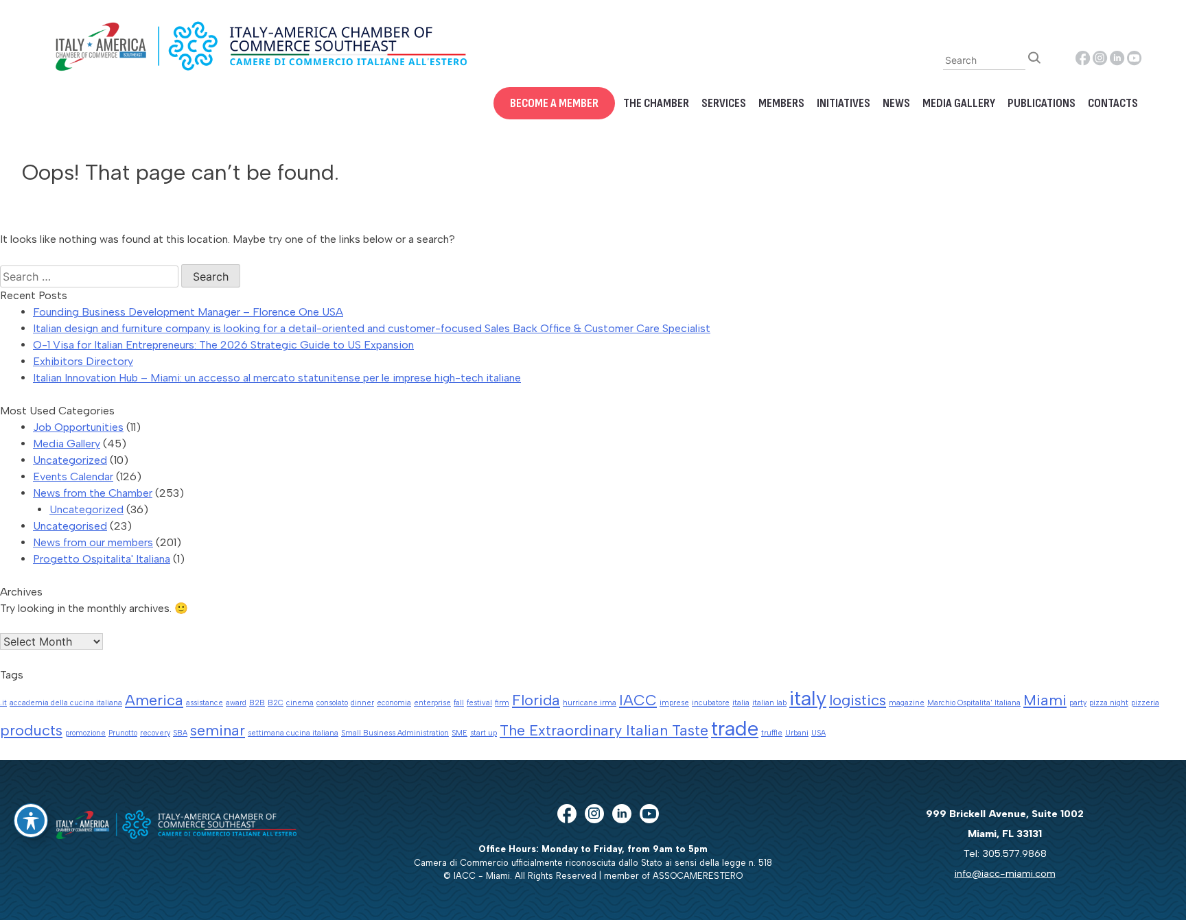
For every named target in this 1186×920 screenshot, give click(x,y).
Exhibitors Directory (83, 361)
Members (781, 103)
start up (483, 733)
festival (479, 702)
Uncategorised (70, 525)
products (31, 730)
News (896, 103)
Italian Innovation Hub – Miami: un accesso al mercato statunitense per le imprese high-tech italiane (277, 377)
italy (807, 698)
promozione (85, 733)
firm (502, 702)
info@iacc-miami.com (1005, 873)
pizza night (1108, 702)
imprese (674, 702)
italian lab (769, 702)
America (154, 700)
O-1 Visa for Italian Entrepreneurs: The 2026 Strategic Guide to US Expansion (223, 344)
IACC (638, 700)
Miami (1045, 700)
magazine (907, 702)
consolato (332, 702)
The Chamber (656, 103)
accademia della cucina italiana (66, 702)
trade (734, 728)
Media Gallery (958, 103)
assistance (204, 702)
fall (459, 702)
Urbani (797, 733)
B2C (275, 702)
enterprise (432, 702)
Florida (536, 700)
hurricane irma (589, 702)
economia (394, 702)
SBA (180, 733)
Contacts (1113, 103)
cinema (300, 702)
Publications (1041, 103)
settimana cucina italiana (293, 733)
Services (723, 103)
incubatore (711, 702)
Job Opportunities (78, 427)
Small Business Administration (395, 733)
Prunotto (122, 733)
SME (459, 733)
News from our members (93, 542)
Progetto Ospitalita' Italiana (101, 558)
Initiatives (843, 103)
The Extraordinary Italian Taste (604, 730)
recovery (155, 733)
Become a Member (554, 103)
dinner (362, 702)
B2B (257, 702)
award (236, 702)
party (1077, 702)
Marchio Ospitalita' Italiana (974, 702)
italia (740, 702)
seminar (217, 730)
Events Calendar (73, 476)
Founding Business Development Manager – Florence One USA (188, 311)
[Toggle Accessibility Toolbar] (30, 820)
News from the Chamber (92, 492)
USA (818, 733)
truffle (771, 733)
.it (3, 702)
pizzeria (1145, 702)
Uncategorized (70, 460)
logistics (857, 700)
